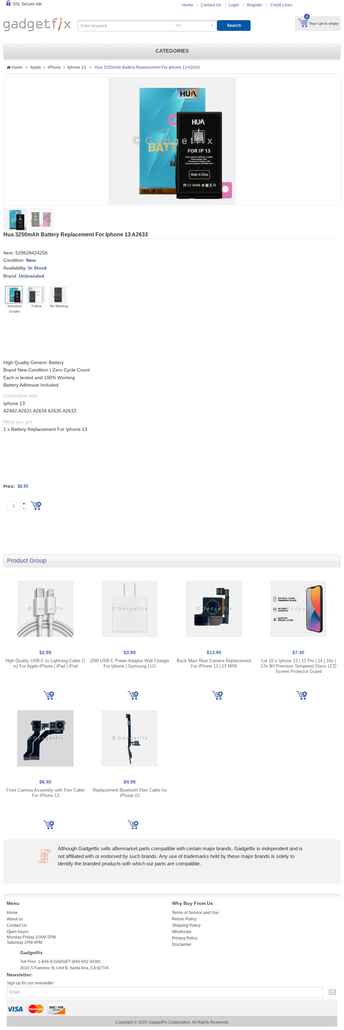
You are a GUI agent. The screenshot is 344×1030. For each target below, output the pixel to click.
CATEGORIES (172, 51)
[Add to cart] (36, 505)
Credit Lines (281, 5)
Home (187, 5)
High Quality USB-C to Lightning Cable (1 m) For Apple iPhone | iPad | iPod (45, 663)
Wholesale (181, 931)
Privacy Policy (185, 938)
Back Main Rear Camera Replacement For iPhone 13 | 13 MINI (214, 663)
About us (15, 919)
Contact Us (211, 5)
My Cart (303, 22)
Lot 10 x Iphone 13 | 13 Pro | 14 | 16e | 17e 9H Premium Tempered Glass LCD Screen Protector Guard (298, 666)
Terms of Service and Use (195, 912)
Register (254, 5)
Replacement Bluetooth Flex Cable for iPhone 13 (130, 793)
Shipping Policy (186, 925)
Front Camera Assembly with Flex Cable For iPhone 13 (45, 793)
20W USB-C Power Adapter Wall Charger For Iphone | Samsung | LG (129, 663)
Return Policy (184, 919)
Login (234, 5)
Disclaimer (181, 944)
